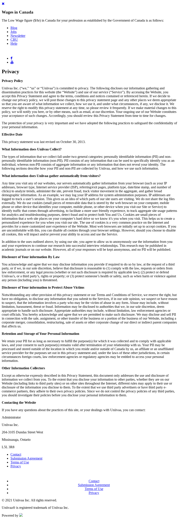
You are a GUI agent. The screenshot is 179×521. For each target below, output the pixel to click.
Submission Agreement (26, 458)
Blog (13, 28)
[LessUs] (21, 515)
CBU (14, 39)
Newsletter (17, 35)
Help (13, 43)
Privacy (15, 466)
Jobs (13, 32)
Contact (15, 454)
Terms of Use (19, 462)
